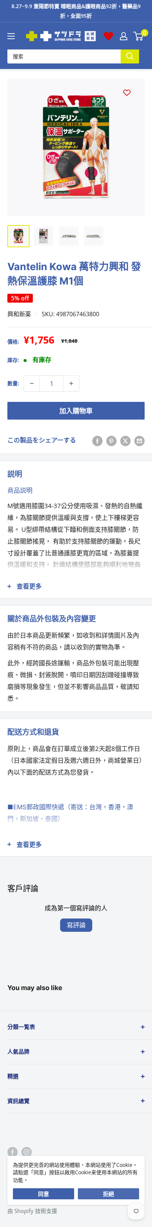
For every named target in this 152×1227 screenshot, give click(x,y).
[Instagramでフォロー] (26, 1151)
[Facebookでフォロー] (12, 1151)
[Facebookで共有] (97, 440)
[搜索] (130, 56)
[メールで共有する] (139, 440)
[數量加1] (71, 383)
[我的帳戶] (123, 36)
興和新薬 (19, 314)
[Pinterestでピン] (111, 440)
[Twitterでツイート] (125, 440)
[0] (138, 36)
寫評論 (76, 925)
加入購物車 (76, 410)
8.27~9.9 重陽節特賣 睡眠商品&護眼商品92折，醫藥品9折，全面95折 (76, 11)
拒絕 (108, 1193)
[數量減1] (31, 383)
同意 (43, 1193)
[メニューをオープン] (11, 36)
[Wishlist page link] (108, 36)
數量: (13, 383)
